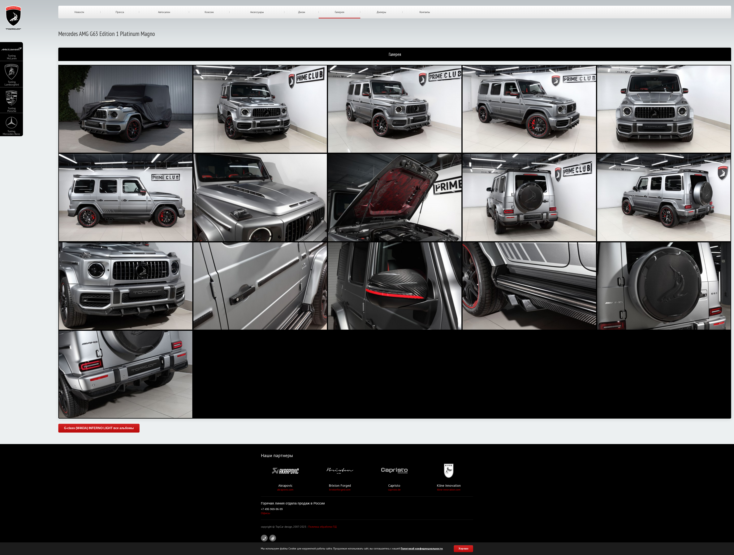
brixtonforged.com (340, 489)
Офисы (265, 513)
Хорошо (463, 548)
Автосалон (164, 12)
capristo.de (394, 489)
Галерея (339, 12)
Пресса (120, 12)
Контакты (425, 12)
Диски (301, 12)
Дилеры (381, 12)
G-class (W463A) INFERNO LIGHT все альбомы (99, 428)
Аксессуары (257, 12)
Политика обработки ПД (322, 526)
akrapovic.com (285, 489)
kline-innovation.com (448, 489)
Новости (79, 12)
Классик (209, 12)
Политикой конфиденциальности (422, 548)
